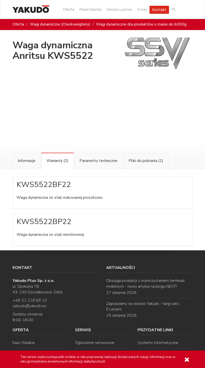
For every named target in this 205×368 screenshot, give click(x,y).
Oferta (68, 9)
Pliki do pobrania (145, 160)
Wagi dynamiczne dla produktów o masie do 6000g (141, 24)
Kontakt (159, 9)
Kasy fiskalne (23, 342)
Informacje (27, 160)
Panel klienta (90, 9)
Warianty (57, 160)
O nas (142, 9)
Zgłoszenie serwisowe (94, 342)
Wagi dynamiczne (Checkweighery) (60, 24)
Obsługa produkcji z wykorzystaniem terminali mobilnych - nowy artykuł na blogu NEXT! (145, 283)
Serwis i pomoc (119, 9)
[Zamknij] (186, 359)
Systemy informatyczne (158, 342)
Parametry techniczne (99, 160)
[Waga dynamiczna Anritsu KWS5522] (157, 53)
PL (174, 9)
